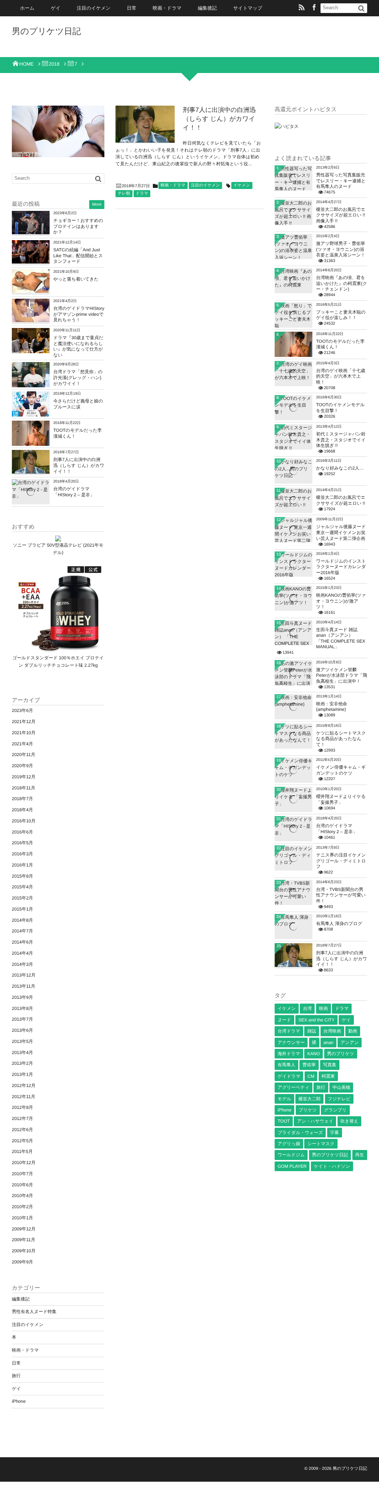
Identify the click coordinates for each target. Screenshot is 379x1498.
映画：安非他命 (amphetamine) (331, 706)
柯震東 (328, 1076)
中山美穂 (341, 1087)
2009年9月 (22, 1262)
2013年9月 (22, 997)
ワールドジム (291, 1154)
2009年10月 (24, 1250)
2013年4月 (22, 1052)
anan (328, 1042)
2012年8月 (22, 1107)
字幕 (334, 1132)
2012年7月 (22, 1118)
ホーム (27, 8)
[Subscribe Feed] (301, 8)
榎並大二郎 (309, 1098)
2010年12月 (24, 1162)
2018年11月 (23, 788)
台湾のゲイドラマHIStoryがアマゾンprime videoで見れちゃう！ (78, 314)
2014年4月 (22, 953)
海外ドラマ (289, 1053)
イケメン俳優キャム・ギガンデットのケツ (341, 770)
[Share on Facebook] (314, 8)
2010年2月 (22, 1206)
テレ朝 (124, 193)
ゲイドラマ (289, 1076)
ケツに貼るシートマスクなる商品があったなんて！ (341, 738)
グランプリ (335, 1110)
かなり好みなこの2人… (340, 468)
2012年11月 (23, 1096)
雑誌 (311, 1031)
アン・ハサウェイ (315, 1121)
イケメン (242, 185)
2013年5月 (22, 1041)
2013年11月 (23, 986)
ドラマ (142, 193)
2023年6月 (22, 710)
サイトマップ (247, 8)
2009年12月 (24, 1229)
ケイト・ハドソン (332, 1166)
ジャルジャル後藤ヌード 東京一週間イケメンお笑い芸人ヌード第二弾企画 (341, 532)
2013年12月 (24, 975)
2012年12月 (24, 1085)
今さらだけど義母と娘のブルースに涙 (78, 404)
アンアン (350, 1042)
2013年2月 (22, 1063)
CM (311, 1076)
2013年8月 (22, 1008)
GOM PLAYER (292, 1166)
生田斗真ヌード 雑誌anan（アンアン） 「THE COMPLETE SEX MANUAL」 (340, 638)
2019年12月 (24, 776)
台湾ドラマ (289, 1031)
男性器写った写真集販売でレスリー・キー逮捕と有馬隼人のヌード (341, 180)
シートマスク (320, 1143)
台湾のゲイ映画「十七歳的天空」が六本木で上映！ (340, 376)
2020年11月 (23, 754)
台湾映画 (332, 1031)
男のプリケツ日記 (46, 31)
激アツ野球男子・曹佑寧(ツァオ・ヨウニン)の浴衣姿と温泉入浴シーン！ (340, 249)
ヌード (284, 1020)
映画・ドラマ (167, 8)
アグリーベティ (293, 1087)
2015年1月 (22, 909)
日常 (132, 8)
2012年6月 (22, 1129)
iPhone (19, 1401)
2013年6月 (22, 1030)
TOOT (284, 1121)
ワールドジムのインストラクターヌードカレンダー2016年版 (341, 567)
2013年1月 (22, 1074)
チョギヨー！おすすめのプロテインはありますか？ (78, 226)
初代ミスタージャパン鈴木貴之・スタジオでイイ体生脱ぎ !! (341, 439)
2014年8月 (22, 920)
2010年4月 (22, 1195)
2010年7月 (22, 1173)
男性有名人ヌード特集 (34, 1311)
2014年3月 (22, 964)
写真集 (329, 1064)
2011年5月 (22, 1151)
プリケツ (308, 1110)
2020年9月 (22, 765)
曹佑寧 (309, 1064)
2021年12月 (24, 721)
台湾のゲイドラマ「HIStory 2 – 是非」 (73, 491)
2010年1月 (22, 1217)
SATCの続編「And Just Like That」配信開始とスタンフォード (78, 255)
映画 (323, 1008)
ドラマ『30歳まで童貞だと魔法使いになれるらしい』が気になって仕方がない (78, 346)
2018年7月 (22, 798)
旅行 (16, 1375)
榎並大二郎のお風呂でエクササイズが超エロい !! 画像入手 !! (340, 215)
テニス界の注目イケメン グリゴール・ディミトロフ (341, 860)
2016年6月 (22, 832)
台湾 (307, 1008)
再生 (359, 1154)
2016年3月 (22, 853)
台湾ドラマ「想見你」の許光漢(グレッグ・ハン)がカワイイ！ (78, 377)
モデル (284, 1098)
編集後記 (207, 8)
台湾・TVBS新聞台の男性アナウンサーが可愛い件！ (341, 895)
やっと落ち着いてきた (75, 279)
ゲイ (55, 8)
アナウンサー (291, 1042)
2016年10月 (24, 820)
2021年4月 (22, 743)
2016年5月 (22, 842)
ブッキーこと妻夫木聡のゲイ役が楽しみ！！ (341, 315)
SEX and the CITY (316, 1020)
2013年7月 (22, 1019)
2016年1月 (22, 865)
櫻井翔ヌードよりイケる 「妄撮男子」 (341, 799)
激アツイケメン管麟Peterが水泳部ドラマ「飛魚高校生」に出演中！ (341, 675)
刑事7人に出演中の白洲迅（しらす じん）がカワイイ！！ (219, 118)
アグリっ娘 (289, 1143)
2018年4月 (22, 809)
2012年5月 (22, 1140)
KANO (313, 1053)
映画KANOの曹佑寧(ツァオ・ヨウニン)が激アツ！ (341, 601)
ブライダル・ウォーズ (300, 1132)
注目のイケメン (93, 8)
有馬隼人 (286, 1064)
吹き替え (350, 1121)
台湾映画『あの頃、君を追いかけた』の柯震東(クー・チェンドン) (341, 283)
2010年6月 (22, 1184)
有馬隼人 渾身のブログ (339, 923)
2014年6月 (22, 942)
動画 (352, 1031)
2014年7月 (22, 931)
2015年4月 (22, 886)
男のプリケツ (340, 1053)
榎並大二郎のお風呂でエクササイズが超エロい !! (340, 500)
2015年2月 (22, 898)
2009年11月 (23, 1239)
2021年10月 (24, 732)
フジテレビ (339, 1098)
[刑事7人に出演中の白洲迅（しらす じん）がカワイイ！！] (145, 124)
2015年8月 (22, 876)
